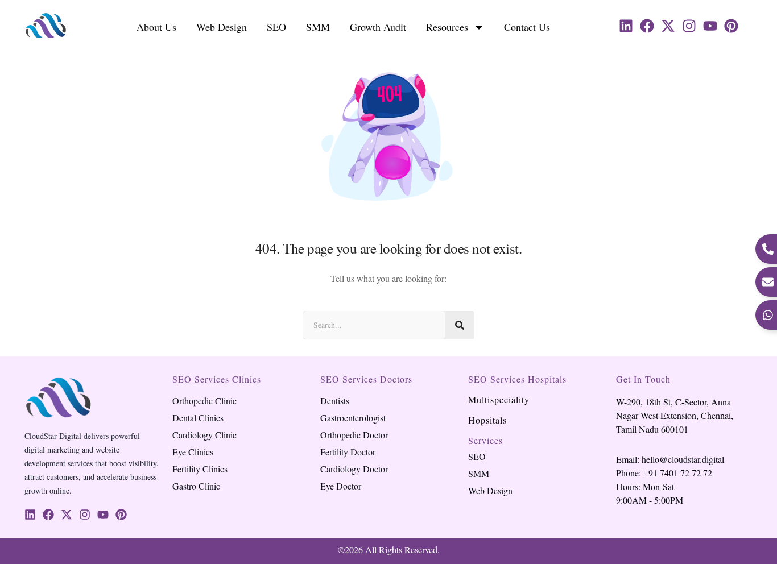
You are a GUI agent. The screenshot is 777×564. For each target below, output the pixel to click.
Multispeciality (499, 399)
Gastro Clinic (196, 486)
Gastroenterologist (353, 418)
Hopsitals (487, 420)
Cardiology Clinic (204, 435)
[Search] (459, 325)
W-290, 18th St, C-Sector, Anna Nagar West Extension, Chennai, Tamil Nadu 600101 (674, 415)
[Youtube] (710, 26)
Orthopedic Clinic (204, 401)
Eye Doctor (340, 486)
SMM (318, 27)
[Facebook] (647, 26)
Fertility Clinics (200, 469)
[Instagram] (689, 26)
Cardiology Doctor (354, 469)
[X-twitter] (668, 26)
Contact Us (527, 27)
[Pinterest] (731, 26)
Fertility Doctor (347, 452)
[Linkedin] (626, 26)
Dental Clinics (198, 418)
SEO (276, 27)
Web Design (221, 27)
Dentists (334, 401)
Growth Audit (378, 27)
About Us (156, 27)
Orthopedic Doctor (354, 435)
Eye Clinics (192, 452)
